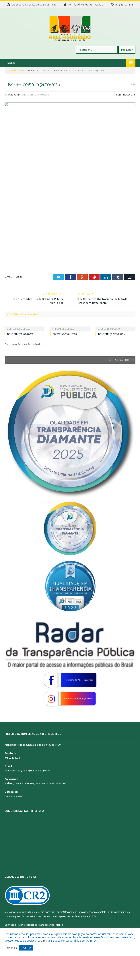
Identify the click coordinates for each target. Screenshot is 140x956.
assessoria (89, 912)
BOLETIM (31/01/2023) (64, 334)
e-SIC (20, 796)
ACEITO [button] (26, 947)
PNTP (20, 924)
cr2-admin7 (15, 94)
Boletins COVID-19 (125, 94)
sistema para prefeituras (49, 912)
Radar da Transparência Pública (45, 924)
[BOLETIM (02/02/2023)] (24, 326)
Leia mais (43, 940)
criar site (27, 912)
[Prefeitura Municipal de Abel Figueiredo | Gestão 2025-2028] (70, 27)
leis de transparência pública (63, 916)
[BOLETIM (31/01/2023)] (70, 326)
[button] (119, 360)
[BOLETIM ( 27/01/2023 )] (115, 326)
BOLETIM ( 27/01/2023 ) (111, 334)
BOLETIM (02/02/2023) (20, 334)
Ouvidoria (10, 796)
